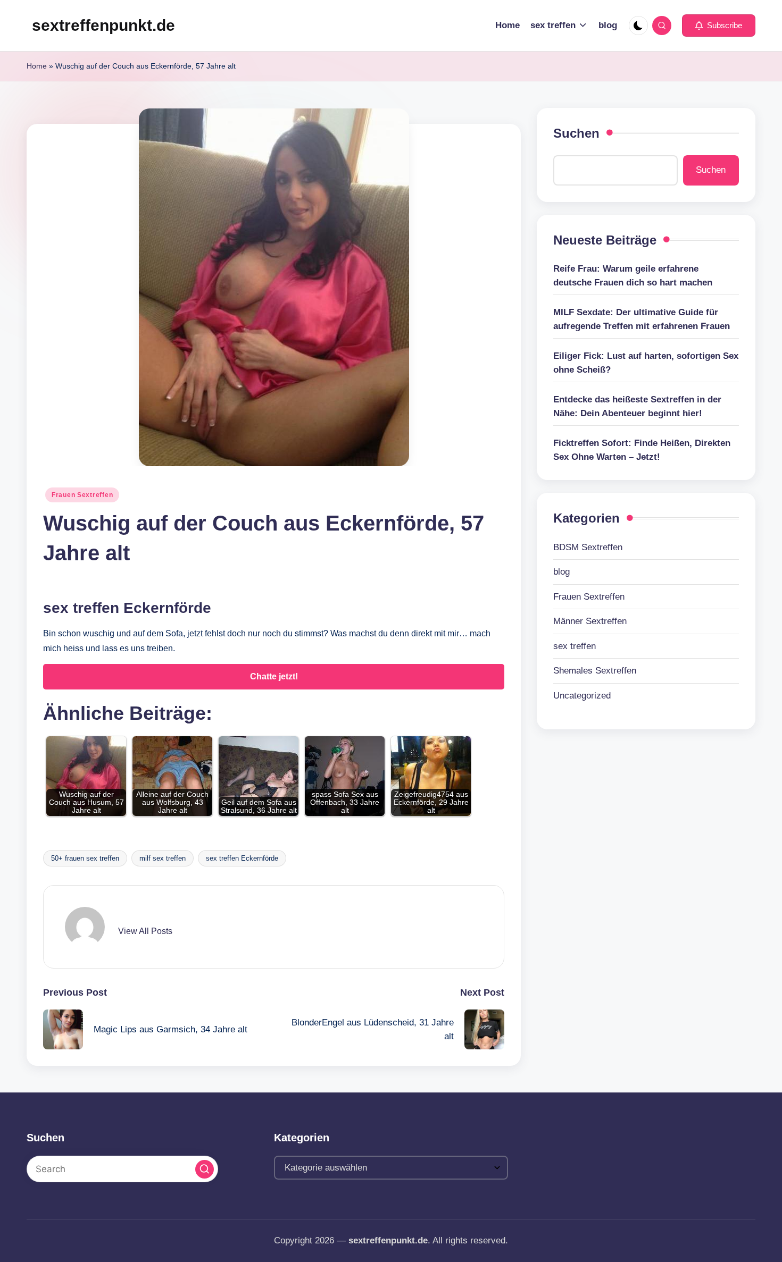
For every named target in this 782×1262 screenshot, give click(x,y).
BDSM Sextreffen (587, 547)
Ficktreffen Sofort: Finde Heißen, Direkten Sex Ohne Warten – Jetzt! (641, 450)
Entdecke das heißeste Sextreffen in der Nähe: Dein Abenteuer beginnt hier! (637, 406)
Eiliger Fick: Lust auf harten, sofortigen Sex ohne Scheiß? (645, 363)
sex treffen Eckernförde (242, 858)
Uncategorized (582, 696)
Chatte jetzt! (274, 676)
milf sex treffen (162, 858)
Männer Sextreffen (590, 621)
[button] (718, 25)
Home (37, 66)
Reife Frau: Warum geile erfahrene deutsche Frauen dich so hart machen (632, 276)
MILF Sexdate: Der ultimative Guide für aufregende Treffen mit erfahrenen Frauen (641, 319)
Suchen (576, 133)
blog (561, 572)
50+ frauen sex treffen (85, 858)
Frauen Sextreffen (82, 495)
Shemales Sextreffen (594, 671)
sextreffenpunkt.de (103, 25)
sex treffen (574, 646)
